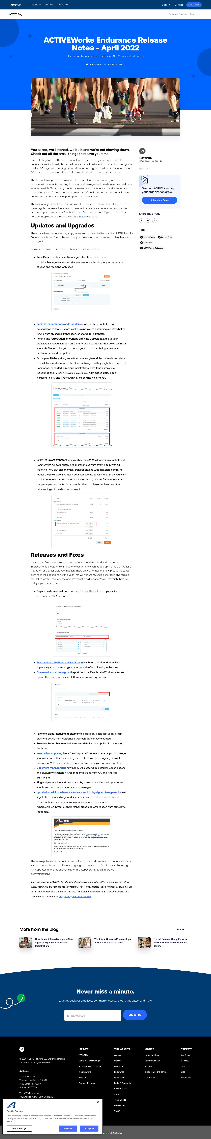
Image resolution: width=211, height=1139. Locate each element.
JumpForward (85, 1072)
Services (49, 4)
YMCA (117, 1111)
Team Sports (120, 1100)
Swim (116, 1094)
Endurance (119, 1072)
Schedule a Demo (159, 200)
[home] (15, 5)
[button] (34, 4)
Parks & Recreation (123, 1083)
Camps (117, 1055)
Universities (119, 1105)
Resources (195, 14)
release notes (78, 216)
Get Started (194, 4)
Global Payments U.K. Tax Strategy (110, 1133)
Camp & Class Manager (89, 1061)
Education (118, 1066)
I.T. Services (150, 1077)
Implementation (152, 1055)
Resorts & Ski (120, 1089)
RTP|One (82, 1077)
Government (120, 1077)
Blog (183, 1072)
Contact (179, 4)
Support (166, 4)
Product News (116, 64)
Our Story (185, 1055)
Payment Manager (87, 1083)
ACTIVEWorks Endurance (90, 1066)
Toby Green (145, 158)
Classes (117, 1061)
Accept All (89, 1128)
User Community (152, 1061)
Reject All (68, 1128)
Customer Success (178, 14)
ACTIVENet (83, 1055)
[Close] (98, 1102)
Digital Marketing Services (157, 1072)
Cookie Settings (19, 1128)
